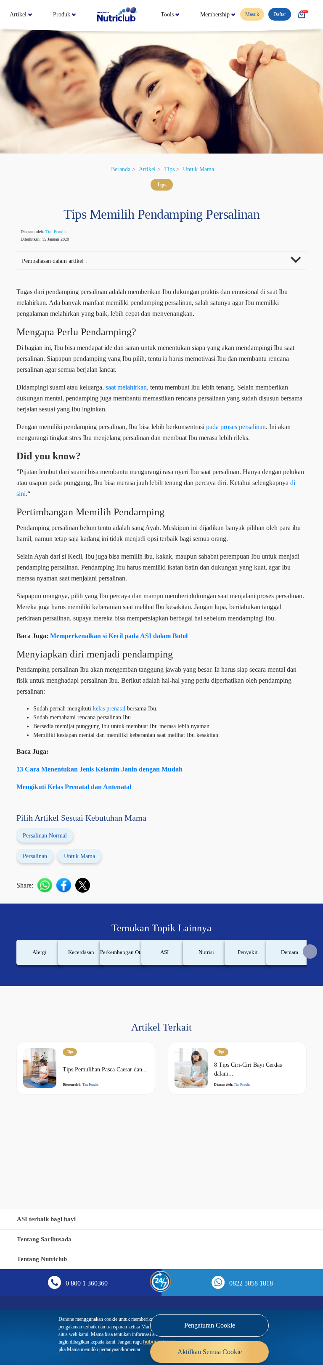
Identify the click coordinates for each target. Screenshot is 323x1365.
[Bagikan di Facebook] (68, 930)
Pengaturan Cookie (209, 1319)
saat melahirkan (153, 399)
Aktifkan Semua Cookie (209, 1345)
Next (310, 996)
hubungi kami (90, 1342)
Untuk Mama (203, 169)
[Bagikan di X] (86, 930)
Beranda (116, 169)
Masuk (253, 14)
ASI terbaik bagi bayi (49, 1219)
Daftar (283, 14)
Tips (171, 169)
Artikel (20, 14)
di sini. (160, 517)
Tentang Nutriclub (44, 1259)
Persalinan (38, 901)
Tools (221, 14)
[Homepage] (156, 14)
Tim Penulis (65, 232)
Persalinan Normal (51, 881)
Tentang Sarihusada (47, 1239)
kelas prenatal (124, 753)
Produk (82, 14)
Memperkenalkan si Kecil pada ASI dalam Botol (133, 681)
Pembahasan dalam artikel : (61, 262)
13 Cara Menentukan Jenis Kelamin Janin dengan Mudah (109, 814)
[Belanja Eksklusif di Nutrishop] (307, 14)
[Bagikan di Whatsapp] (49, 930)
